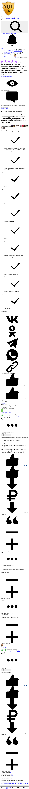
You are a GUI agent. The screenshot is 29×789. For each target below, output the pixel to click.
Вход (2, 48)
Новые (9, 408)
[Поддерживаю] (12, 465)
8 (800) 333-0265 (18, 51)
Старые (13, 408)
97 (10, 772)
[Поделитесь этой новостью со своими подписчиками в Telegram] (12, 348)
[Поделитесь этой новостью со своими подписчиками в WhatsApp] (12, 360)
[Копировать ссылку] (14, 367)
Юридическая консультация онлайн (10, 18)
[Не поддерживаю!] (12, 477)
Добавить (15, 787)
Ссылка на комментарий (7, 432)
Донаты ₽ (3, 403)
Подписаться (4, 401)
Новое (7, 53)
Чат (2, 435)
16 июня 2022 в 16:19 (6, 76)
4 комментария (4, 313)
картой (26, 512)
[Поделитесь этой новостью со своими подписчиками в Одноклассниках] (12, 336)
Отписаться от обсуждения (8, 406)
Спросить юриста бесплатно (8, 33)
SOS (5, 56)
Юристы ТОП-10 (8, 50)
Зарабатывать (4, 108)
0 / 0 (3, 400)
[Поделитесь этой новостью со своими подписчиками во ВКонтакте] (12, 324)
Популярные (4, 408)
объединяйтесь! (16, 17)
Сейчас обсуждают (9, 52)
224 (12, 774)
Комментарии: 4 (5, 404)
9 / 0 (2, 386)
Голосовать (4, 311)
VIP (15, 57)
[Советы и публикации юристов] (8, 15)
